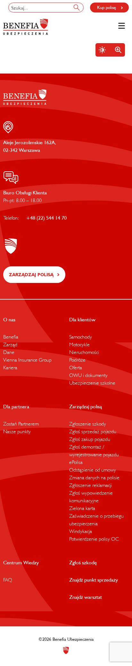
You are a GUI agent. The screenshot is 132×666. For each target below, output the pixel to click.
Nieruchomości (84, 352)
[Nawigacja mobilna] (121, 26)
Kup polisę (106, 7)
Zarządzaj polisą (31, 275)
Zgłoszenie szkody (87, 423)
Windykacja (80, 531)
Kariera (10, 367)
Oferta (75, 367)
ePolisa (76, 462)
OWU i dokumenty (88, 375)
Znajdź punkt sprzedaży (93, 579)
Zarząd (10, 344)
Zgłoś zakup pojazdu (89, 439)
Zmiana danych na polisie (94, 477)
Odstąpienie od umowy (92, 469)
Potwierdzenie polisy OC (94, 539)
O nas (9, 319)
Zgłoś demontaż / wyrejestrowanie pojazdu (94, 450)
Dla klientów (82, 319)
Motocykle (79, 344)
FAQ (7, 579)
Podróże (77, 360)
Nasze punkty (17, 431)
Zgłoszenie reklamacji (90, 485)
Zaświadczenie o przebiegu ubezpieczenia (96, 520)
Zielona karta (82, 508)
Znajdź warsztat (85, 597)
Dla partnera (16, 406)
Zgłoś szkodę (83, 562)
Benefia (10, 336)
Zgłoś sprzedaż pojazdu (92, 431)
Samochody (80, 336)
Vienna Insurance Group (27, 360)
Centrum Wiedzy (21, 562)
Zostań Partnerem (21, 423)
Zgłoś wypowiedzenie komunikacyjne (91, 497)
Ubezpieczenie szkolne (92, 383)
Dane (8, 352)
